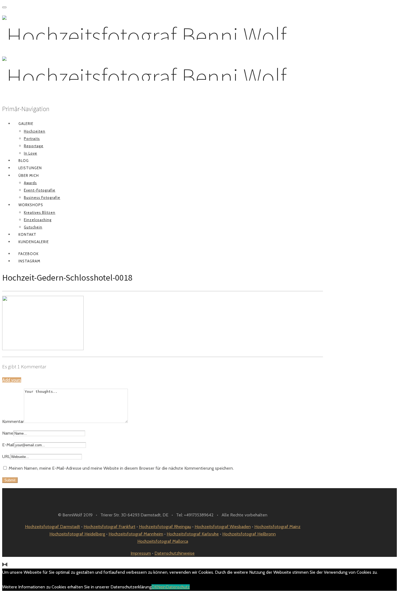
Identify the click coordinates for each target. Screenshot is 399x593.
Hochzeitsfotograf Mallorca (162, 541)
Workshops (30, 205)
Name (7, 433)
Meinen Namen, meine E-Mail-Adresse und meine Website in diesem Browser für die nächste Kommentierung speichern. (121, 468)
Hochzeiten (34, 131)
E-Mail (8, 444)
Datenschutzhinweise (174, 553)
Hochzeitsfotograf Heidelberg (77, 533)
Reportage (33, 146)
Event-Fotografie (39, 190)
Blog (23, 160)
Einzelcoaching (38, 220)
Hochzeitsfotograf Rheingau (165, 526)
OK (154, 586)
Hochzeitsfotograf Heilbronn (249, 533)
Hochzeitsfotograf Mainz (277, 526)
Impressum (141, 553)
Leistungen (30, 168)
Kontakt (27, 234)
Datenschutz (178, 586)
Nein (161, 586)
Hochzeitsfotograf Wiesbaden (223, 526)
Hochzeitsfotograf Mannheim (136, 533)
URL (6, 456)
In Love (30, 153)
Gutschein (33, 227)
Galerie (25, 123)
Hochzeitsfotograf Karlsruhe (193, 533)
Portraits (32, 138)
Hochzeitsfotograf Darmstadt (52, 526)
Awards (30, 183)
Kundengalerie (33, 242)
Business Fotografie (42, 197)
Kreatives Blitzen (39, 212)
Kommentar (13, 421)
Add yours (11, 379)
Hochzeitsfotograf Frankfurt (109, 526)
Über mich (28, 175)
